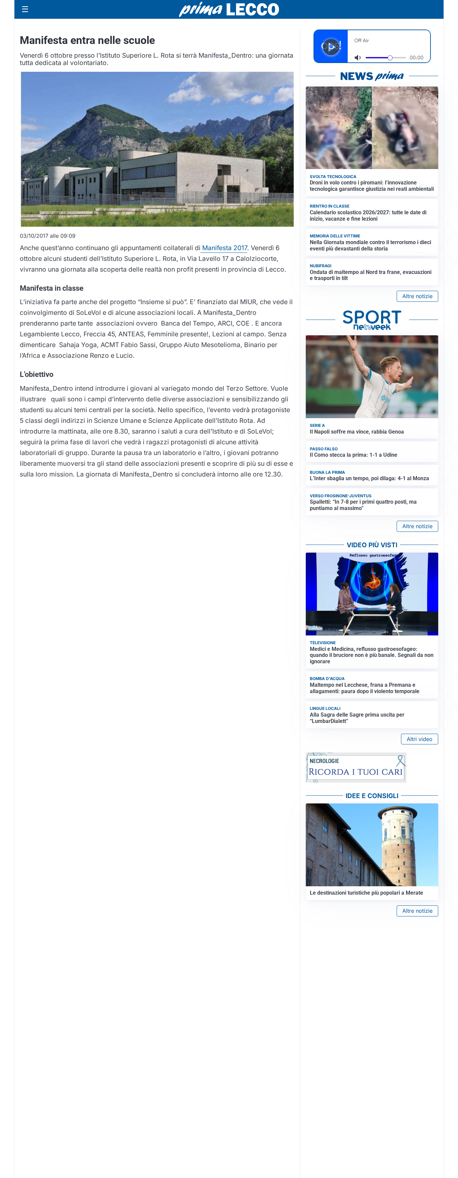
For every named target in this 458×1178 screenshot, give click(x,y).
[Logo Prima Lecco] (229, 9)
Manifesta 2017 (224, 248)
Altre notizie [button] (417, 296)
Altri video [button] (420, 739)
